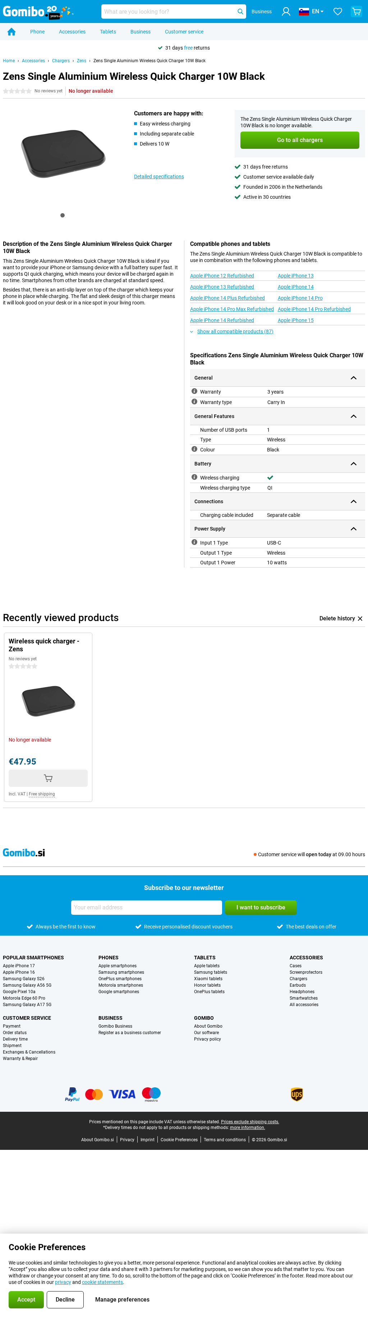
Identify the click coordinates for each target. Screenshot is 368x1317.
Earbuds (298, 985)
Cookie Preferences (179, 1139)
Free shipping (42, 794)
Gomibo (204, 1018)
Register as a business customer (129, 1032)
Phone (37, 32)
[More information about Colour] (194, 449)
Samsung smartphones (121, 972)
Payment (11, 1026)
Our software (206, 1032)
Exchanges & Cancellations (29, 1052)
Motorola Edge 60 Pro (24, 998)
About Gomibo (208, 1026)
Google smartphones (118, 991)
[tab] (62, 215)
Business (140, 32)
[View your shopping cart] (356, 11)
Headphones (302, 991)
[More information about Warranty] (194, 391)
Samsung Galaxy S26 (24, 978)
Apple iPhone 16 (19, 972)
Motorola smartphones (120, 985)
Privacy (127, 1139)
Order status (15, 1032)
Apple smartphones (117, 965)
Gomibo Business (115, 1026)
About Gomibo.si (97, 1139)
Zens (81, 60)
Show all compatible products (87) (235, 331)
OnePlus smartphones (120, 978)
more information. (247, 1127)
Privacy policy (207, 1039)
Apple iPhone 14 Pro (300, 298)
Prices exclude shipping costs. (250, 1121)
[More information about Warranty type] (194, 401)
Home (9, 60)
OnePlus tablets (209, 991)
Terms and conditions (225, 1139)
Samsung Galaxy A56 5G (27, 985)
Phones (108, 957)
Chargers (61, 60)
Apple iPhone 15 (296, 320)
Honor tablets (207, 985)
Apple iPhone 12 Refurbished (222, 276)
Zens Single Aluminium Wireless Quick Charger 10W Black (149, 60)
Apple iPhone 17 (19, 965)
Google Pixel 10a (19, 991)
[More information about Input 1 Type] (194, 542)
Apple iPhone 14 (296, 287)
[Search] (240, 11)
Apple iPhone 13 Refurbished (222, 287)
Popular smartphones (33, 957)
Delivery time (15, 1039)
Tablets (108, 32)
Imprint (148, 1139)
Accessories (72, 32)
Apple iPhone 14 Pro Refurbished (314, 309)
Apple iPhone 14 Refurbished (222, 320)
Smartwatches (304, 998)
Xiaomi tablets (208, 978)
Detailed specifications (159, 176)
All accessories (304, 1004)
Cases (296, 965)
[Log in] (286, 11)
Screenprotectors (306, 972)
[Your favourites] (337, 11)
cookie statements (102, 1282)
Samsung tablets (210, 972)
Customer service (184, 32)
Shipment (12, 1045)
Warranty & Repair (20, 1058)
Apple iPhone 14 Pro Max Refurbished (232, 309)
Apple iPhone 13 (296, 276)
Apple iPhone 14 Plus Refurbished (227, 298)
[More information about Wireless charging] (194, 477)
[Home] (11, 31)
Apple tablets (207, 965)
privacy (63, 1282)
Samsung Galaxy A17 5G (27, 1004)
